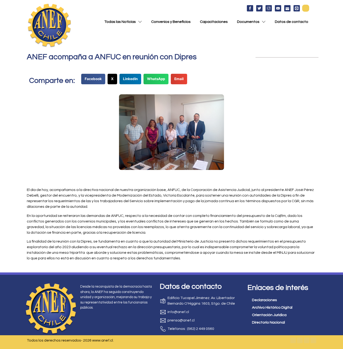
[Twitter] (300, 340)
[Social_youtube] (278, 8)
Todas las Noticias (120, 22)
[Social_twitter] (259, 8)
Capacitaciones (214, 22)
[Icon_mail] (287, 8)
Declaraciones (264, 300)
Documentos (248, 22)
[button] (305, 8)
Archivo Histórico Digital (272, 307)
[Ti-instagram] (269, 8)
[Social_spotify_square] (297, 8)
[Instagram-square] (306, 340)
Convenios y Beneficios (171, 22)
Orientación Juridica (269, 315)
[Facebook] (293, 340)
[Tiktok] (313, 340)
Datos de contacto (291, 22)
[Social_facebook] (250, 8)
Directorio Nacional (268, 322)
